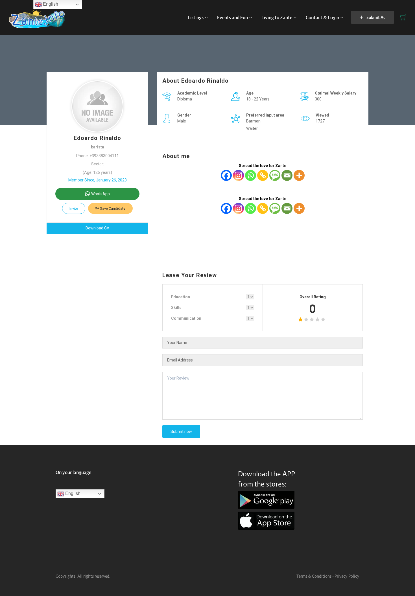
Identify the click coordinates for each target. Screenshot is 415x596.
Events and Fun (232, 17)
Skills (176, 307)
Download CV (97, 228)
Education (180, 297)
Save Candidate (112, 208)
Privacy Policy (347, 576)
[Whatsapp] (250, 175)
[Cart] (403, 17)
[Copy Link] (262, 175)
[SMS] (274, 175)
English (72, 493)
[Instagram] (238, 175)
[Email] (286, 175)
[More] (299, 175)
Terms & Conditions (313, 576)
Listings (196, 17)
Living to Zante (276, 17)
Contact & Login (322, 17)
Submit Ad (376, 17)
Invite (73, 208)
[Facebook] (226, 175)
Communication (186, 318)
